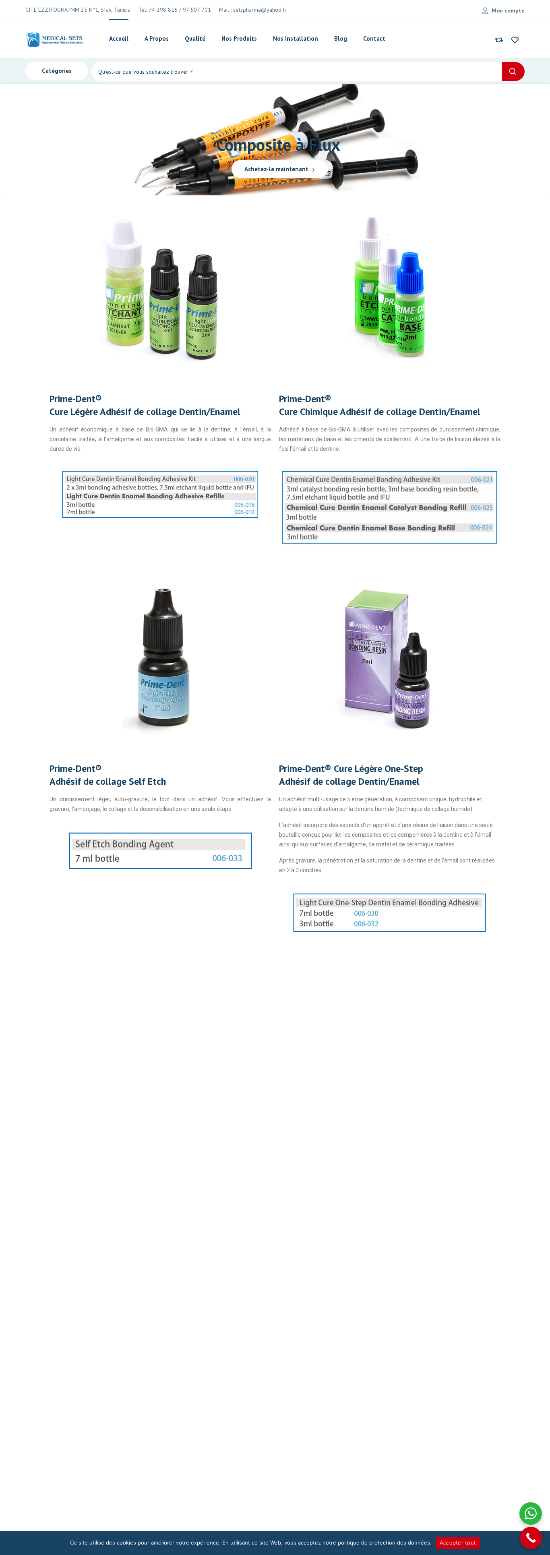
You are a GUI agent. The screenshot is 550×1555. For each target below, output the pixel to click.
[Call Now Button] (531, 1538)
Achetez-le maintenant (277, 169)
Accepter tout (458, 1542)
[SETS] (55, 38)
